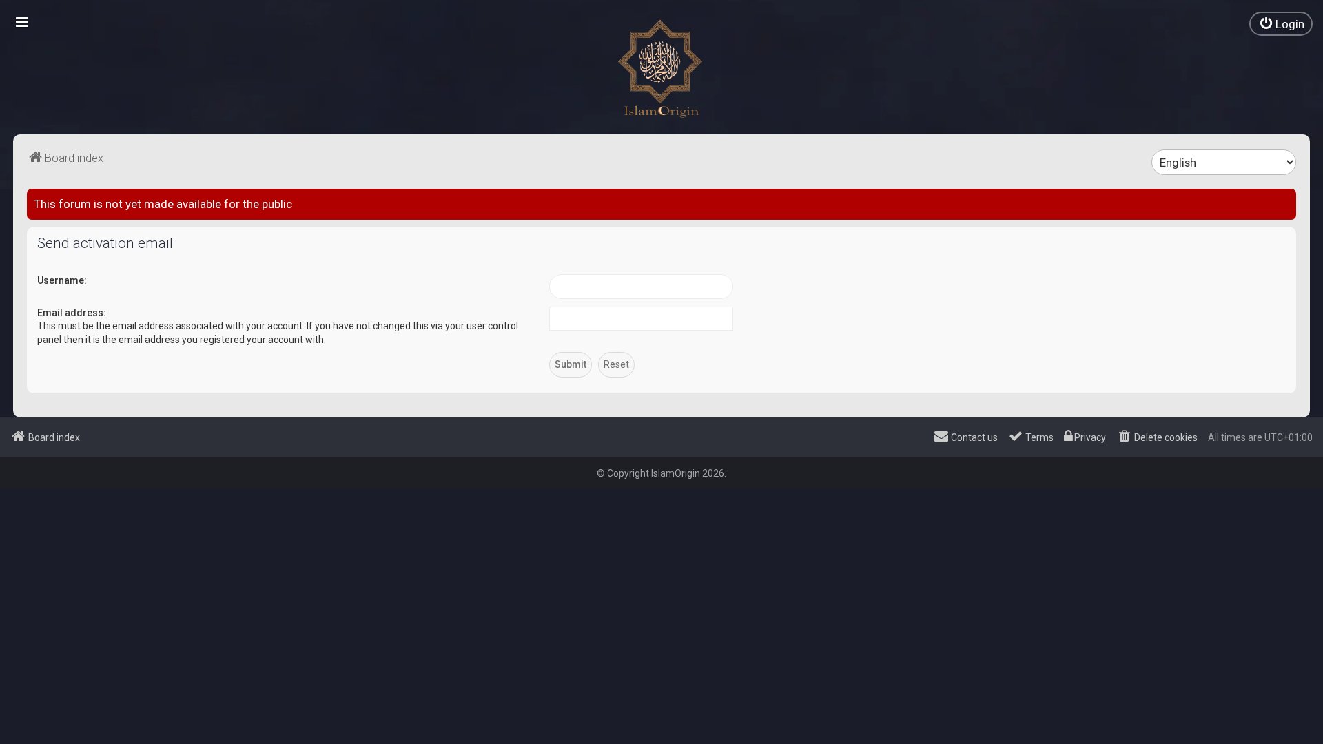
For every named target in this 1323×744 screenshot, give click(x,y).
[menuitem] (1281, 24)
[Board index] (661, 69)
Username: (62, 280)
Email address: (71, 312)
